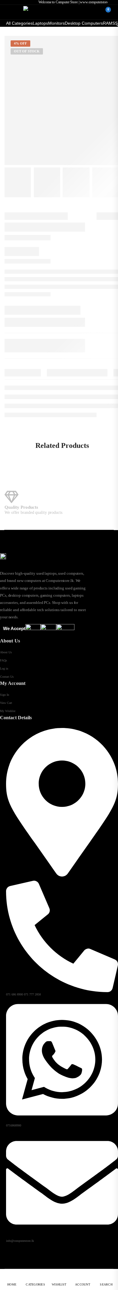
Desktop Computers (84, 23)
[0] (103, 12)
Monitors (56, 23)
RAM (107, 23)
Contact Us (7, 676)
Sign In (4, 694)
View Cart (6, 702)
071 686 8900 (14, 994)
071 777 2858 (32, 994)
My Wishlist (7, 711)
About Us (6, 652)
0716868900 (13, 1125)
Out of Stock (27, 51)
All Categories (19, 23)
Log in (4, 668)
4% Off (20, 43)
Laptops (40, 23)
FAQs (3, 660)
